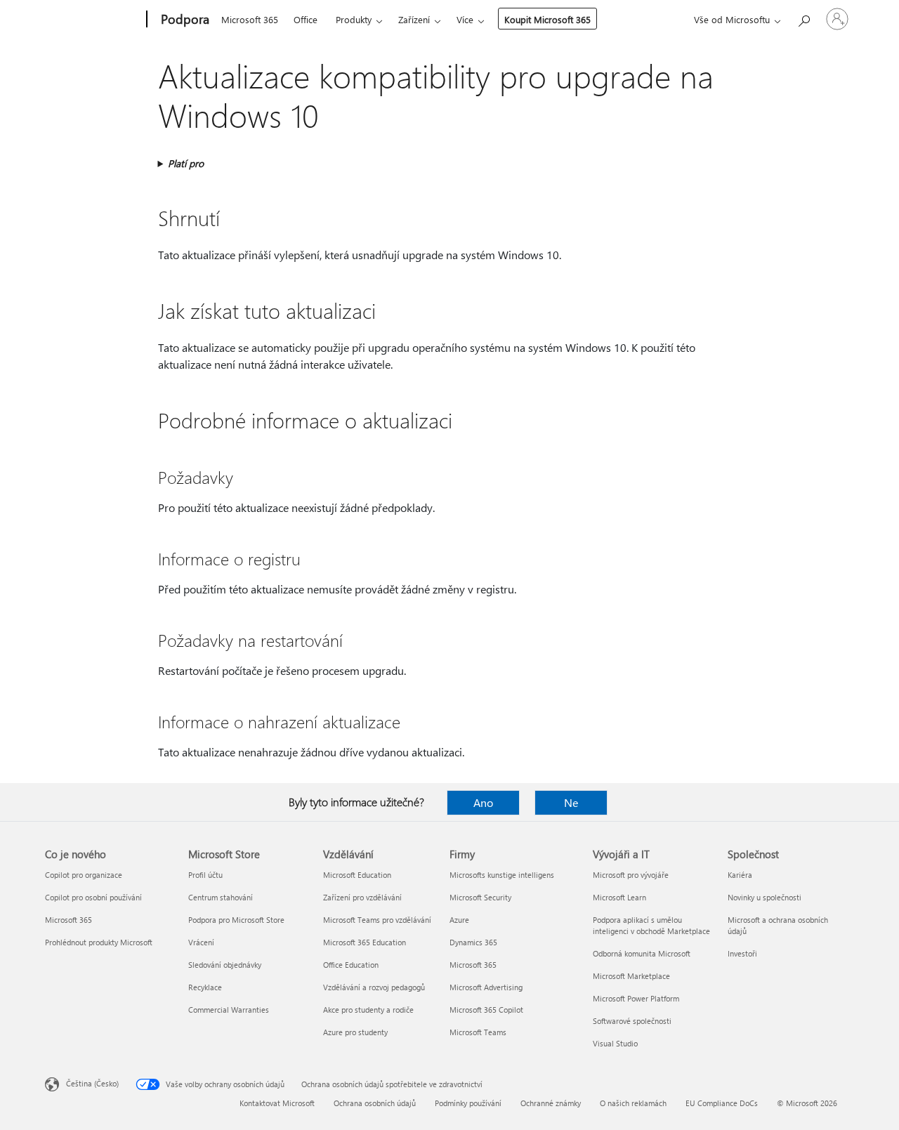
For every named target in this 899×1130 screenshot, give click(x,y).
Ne (571, 802)
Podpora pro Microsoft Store (236, 919)
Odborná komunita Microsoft (641, 953)
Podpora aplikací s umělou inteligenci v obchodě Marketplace (651, 925)
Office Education (351, 964)
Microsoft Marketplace (631, 976)
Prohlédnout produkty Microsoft (98, 942)
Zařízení (414, 19)
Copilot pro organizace (83, 874)
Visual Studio (615, 1043)
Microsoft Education (357, 874)
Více (465, 19)
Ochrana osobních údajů (375, 1103)
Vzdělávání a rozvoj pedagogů (374, 987)
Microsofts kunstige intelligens (502, 874)
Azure (459, 919)
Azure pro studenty (355, 1032)
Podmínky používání (468, 1103)
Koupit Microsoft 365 (547, 19)
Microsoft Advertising (486, 987)
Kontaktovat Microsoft (277, 1103)
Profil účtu (205, 874)
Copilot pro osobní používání (93, 897)
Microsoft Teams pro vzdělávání (377, 919)
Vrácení (201, 942)
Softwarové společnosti (632, 1021)
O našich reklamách (633, 1103)
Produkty (354, 19)
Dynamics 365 (473, 942)
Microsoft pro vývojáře (631, 874)
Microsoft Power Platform (636, 998)
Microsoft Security (480, 897)
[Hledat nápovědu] (803, 18)
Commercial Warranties (228, 1009)
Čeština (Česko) (92, 1083)
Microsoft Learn (619, 897)
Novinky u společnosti (764, 897)
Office (305, 19)
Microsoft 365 (249, 19)
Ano (483, 802)
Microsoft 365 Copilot (486, 1009)
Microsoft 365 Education (364, 942)
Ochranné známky (550, 1103)
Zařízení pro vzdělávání (362, 897)
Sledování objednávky (224, 964)
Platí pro (186, 163)
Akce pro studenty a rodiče (368, 1009)
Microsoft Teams (478, 1032)
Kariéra (740, 874)
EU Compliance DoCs (721, 1103)
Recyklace (205, 987)
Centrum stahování (220, 897)
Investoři (742, 953)
